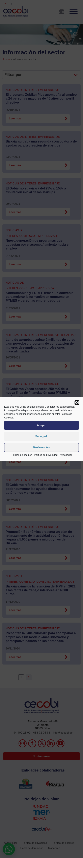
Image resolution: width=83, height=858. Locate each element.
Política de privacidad (46, 454)
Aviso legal (66, 454)
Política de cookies (21, 454)
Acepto (41, 425)
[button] (77, 402)
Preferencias (41, 447)
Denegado (41, 436)
